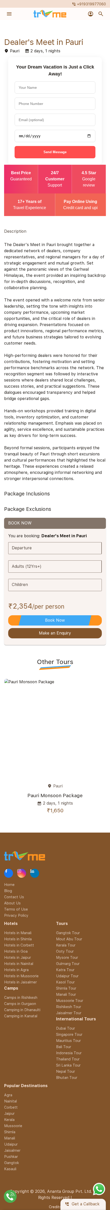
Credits (55, 1207)
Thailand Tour (68, 1059)
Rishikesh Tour (68, 1006)
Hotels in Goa (16, 951)
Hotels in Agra (16, 970)
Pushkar (11, 1156)
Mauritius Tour (68, 1040)
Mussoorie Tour (69, 1000)
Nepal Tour (65, 1071)
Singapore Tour (69, 1034)
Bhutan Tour (66, 1077)
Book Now (55, 620)
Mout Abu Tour (69, 939)
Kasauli (10, 1169)
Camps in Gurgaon (20, 1003)
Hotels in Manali (17, 933)
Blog (8, 891)
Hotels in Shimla (18, 939)
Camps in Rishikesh (20, 997)
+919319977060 (89, 4)
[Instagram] (21, 873)
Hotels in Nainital (18, 963)
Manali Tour (66, 994)
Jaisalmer (12, 1150)
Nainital (10, 1101)
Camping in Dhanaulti (22, 1010)
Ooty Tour (65, 951)
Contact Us (14, 897)
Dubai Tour (65, 1028)
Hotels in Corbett (19, 945)
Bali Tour (63, 1047)
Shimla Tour (66, 988)
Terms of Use (16, 909)
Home (9, 884)
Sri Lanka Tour (68, 1065)
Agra (8, 1095)
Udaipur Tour (67, 976)
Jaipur (9, 1113)
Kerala (9, 1119)
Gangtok (11, 1162)
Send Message (55, 152)
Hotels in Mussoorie (21, 976)
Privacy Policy (16, 915)
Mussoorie (13, 1126)
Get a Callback (82, 1204)
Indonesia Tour (69, 1053)
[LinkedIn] (34, 873)
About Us (12, 903)
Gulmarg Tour (68, 963)
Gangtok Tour (68, 933)
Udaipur (11, 1144)
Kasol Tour (65, 982)
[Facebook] (8, 873)
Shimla (9, 1132)
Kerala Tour (65, 945)
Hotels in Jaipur (17, 957)
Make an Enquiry (55, 633)
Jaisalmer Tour (68, 1013)
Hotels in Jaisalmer (20, 982)
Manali (9, 1138)
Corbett (11, 1107)
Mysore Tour (67, 957)
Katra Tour (65, 970)
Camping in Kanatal (20, 1016)
